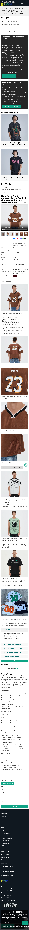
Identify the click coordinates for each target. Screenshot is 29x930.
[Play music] (26, 465)
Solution (3, 830)
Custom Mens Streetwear (16, 8)
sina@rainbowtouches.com (11, 892)
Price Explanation (5, 843)
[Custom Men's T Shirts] (15, 276)
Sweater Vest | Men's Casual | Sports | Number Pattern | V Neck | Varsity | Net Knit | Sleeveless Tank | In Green (14, 540)
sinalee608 (6, 897)
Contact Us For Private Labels (11, 106)
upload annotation (8, 783)
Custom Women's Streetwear (9, 869)
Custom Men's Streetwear (8, 866)
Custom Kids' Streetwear (7, 871)
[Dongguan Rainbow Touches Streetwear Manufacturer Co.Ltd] (10, 4)
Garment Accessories (6, 824)
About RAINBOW (5, 854)
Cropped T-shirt (5, 189)
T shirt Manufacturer (15, 192)
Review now (18, 668)
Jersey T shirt (4, 192)
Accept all (25, 922)
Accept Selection (16, 922)
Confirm (14, 806)
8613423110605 (7, 895)
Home (3, 8)
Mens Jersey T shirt (16, 189)
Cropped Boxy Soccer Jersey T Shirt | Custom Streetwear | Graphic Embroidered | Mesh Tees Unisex (14, 619)
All (7, 8)
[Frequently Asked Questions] (14, 661)
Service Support (5, 833)
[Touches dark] (14, 905)
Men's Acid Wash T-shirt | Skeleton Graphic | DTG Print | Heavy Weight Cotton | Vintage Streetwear (13, 144)
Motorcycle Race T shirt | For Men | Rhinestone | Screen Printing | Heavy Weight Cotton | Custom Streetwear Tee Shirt (14, 580)
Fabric (2, 819)
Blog (2, 845)
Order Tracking (5, 840)
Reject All (7, 922)
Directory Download (6, 838)
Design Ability (4, 816)
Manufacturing (5, 857)
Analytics (13, 926)
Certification (4, 859)
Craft (2, 821)
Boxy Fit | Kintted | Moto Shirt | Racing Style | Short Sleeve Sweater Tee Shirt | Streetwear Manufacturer (14, 500)
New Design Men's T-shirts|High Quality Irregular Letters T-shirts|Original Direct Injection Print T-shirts (13, 178)
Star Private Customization (8, 835)
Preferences (20, 926)
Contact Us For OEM (9, 76)
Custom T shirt (16, 187)
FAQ (2, 848)
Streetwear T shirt (6, 187)
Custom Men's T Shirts (8, 10)
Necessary (6, 926)
